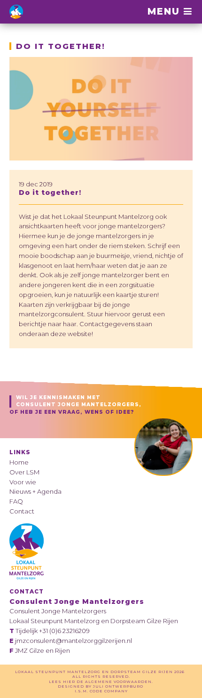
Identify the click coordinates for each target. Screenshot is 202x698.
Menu (166, 11)
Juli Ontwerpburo (118, 686)
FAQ (16, 501)
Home (19, 462)
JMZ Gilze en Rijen (42, 650)
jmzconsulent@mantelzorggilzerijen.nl (73, 640)
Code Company (109, 691)
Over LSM (24, 472)
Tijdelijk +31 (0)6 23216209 (53, 630)
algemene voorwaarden (118, 681)
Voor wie (22, 482)
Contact (21, 511)
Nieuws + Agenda (35, 491)
